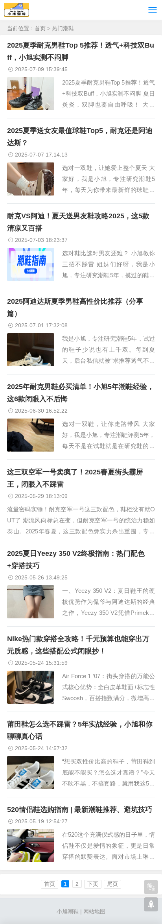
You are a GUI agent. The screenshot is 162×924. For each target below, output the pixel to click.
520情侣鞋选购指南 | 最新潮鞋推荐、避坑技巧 (79, 809)
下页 (92, 884)
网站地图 (94, 911)
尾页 (112, 884)
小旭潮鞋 (68, 911)
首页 (40, 28)
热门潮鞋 (63, 28)
